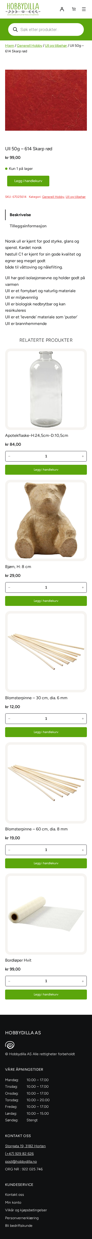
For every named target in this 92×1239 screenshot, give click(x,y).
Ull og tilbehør (56, 45)
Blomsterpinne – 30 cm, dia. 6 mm (36, 697)
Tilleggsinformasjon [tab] (28, 225)
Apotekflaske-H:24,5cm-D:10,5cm (36, 435)
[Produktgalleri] (46, 100)
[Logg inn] (62, 9)
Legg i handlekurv (28, 181)
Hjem (9, 45)
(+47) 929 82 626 (19, 1154)
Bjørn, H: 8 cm (18, 566)
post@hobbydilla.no (21, 1161)
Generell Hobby (29, 45)
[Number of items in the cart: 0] (73, 9)
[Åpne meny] (84, 9)
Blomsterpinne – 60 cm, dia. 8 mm (36, 829)
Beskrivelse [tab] (20, 214)
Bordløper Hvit (18, 960)
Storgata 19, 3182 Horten (25, 1146)
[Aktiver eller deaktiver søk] (46, 29)
